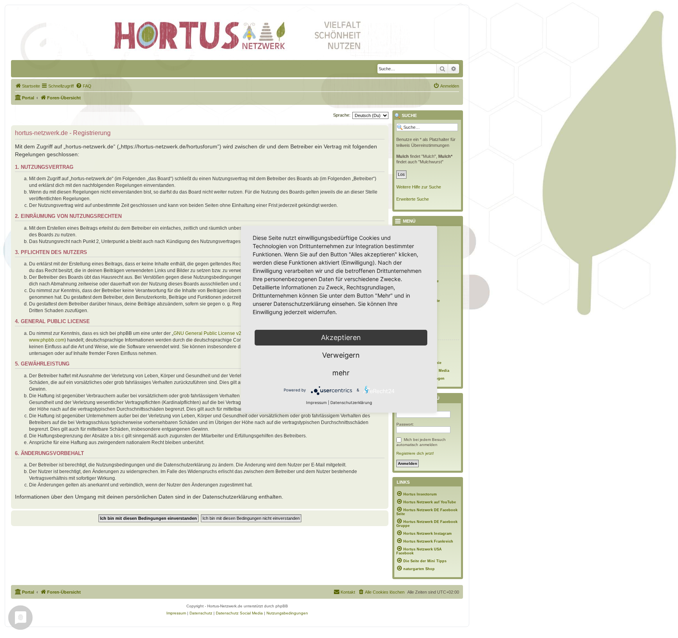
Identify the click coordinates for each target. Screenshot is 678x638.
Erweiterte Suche (412, 199)
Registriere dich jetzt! (415, 453)
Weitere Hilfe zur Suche (418, 187)
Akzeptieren (341, 337)
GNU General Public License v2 (207, 333)
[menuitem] (27, 86)
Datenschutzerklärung (351, 402)
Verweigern (341, 355)
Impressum (316, 402)
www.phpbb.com (46, 340)
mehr (341, 373)
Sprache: (341, 115)
